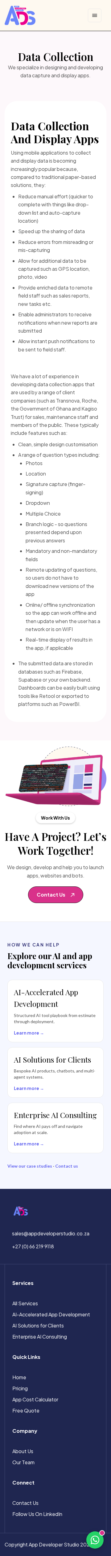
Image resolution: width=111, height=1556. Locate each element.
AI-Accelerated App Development (51, 1314)
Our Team (23, 1462)
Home (19, 1377)
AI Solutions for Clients (38, 1325)
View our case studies (29, 1166)
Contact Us (25, 1503)
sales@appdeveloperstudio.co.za (50, 1233)
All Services (25, 1303)
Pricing (20, 1388)
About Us (22, 1451)
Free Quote (25, 1410)
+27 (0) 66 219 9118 (33, 1246)
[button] (55, 894)
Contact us (66, 1166)
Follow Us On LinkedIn (37, 1514)
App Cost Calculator (35, 1399)
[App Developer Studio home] (20, 15)
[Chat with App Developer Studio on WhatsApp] (95, 1540)
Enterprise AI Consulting (39, 1336)
